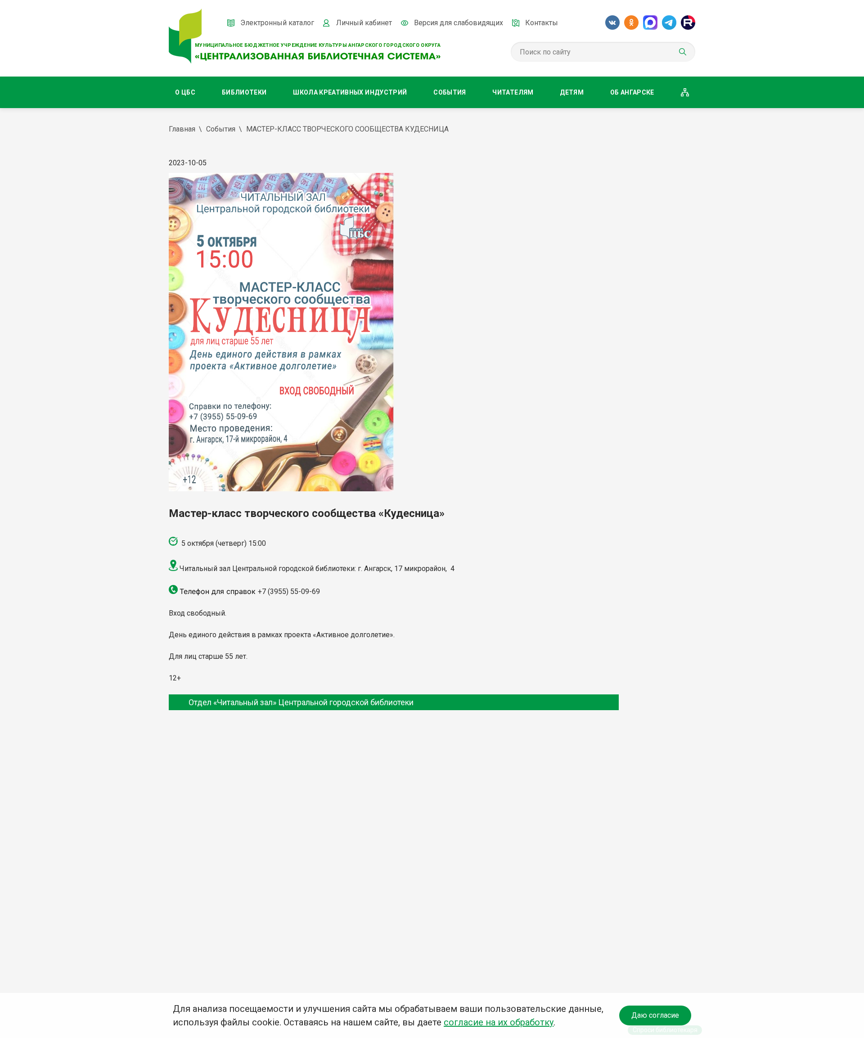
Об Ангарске (632, 92)
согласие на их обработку (499, 1022)
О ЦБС (185, 92)
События (449, 92)
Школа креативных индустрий (350, 92)
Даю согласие (655, 1015)
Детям (572, 92)
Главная (182, 129)
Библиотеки (244, 92)
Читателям (512, 92)
